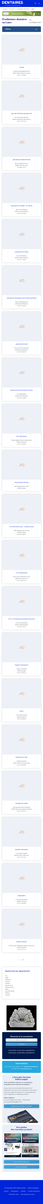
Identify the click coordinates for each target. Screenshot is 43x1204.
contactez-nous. (26, 1068)
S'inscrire (21, 1044)
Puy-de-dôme (9, 991)
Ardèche (8, 979)
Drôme (7, 983)
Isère (6, 989)
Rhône (7, 993)
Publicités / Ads (13, 1194)
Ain (6, 976)
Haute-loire (9, 985)
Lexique (23, 1191)
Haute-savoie (9, 987)
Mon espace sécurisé (27, 1194)
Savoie (7, 995)
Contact (6, 1191)
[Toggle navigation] (39, 3)
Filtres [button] (8, 29)
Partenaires (14, 1191)
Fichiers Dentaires (34, 1191)
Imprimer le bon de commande (21, 1106)
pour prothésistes (21, 1167)
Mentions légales (33, 1188)
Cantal (7, 981)
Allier (6, 977)
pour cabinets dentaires (21, 1162)
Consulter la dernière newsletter (21, 1053)
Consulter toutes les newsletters (21, 1050)
